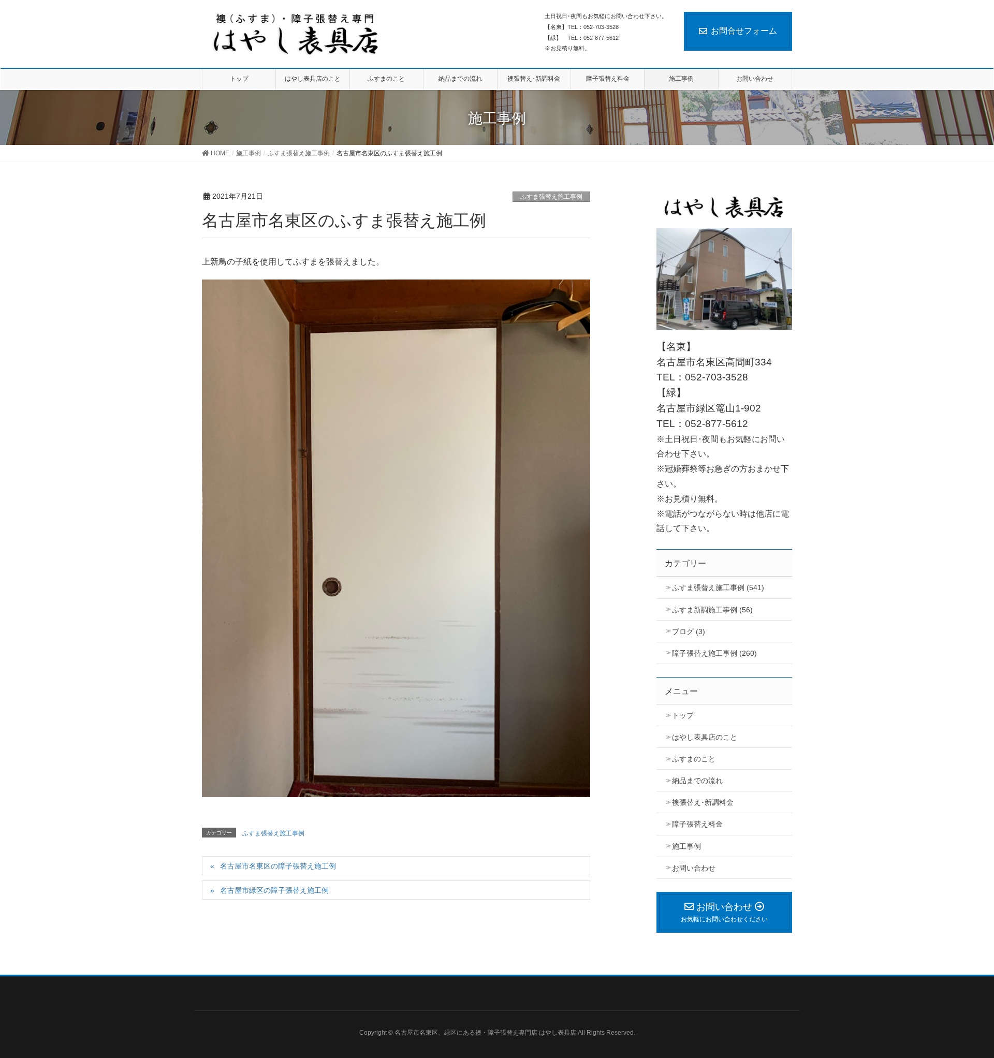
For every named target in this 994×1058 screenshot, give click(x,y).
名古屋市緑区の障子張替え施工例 (274, 890)
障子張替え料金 (697, 824)
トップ (683, 715)
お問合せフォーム (744, 30)
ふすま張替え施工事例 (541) (718, 587)
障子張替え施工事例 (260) (714, 653)
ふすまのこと (693, 759)
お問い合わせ (693, 868)
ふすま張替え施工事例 (551, 196)
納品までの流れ (697, 780)
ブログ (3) (688, 631)
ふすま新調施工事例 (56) (712, 610)
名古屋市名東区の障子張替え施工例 (278, 866)
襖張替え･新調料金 (703, 802)
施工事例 (686, 846)
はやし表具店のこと (704, 737)
